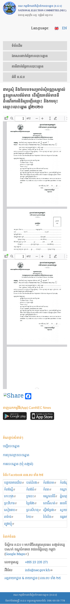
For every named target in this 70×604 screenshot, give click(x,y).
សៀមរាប (9, 510)
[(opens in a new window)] (13, 396)
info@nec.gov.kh (37, 570)
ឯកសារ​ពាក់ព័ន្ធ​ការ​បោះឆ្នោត (30, 56)
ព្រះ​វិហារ (9, 503)
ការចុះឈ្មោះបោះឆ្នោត (16, 455)
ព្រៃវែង (30, 503)
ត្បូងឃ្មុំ (8, 524)
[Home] (9, 8)
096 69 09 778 (56, 601)
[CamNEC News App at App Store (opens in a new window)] (42, 417)
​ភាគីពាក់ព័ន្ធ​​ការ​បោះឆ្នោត (27, 66)
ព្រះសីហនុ (32, 510)
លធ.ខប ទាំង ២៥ (50, 578)
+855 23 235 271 (36, 562)
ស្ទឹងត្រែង (48, 510)
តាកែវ (7, 517)
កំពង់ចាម (48, 482)
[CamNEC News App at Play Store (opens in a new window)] (15, 417)
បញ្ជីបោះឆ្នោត (11, 446)
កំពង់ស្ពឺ (8, 489)
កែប (28, 517)
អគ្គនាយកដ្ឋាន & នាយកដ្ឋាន (21, 578)
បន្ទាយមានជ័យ (13, 482)
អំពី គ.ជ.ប (18, 77)
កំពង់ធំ (30, 489)
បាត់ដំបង (31, 482)
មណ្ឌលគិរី (49, 496)
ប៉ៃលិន (47, 517)
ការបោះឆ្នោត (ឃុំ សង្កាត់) (18, 464)
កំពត (46, 489)
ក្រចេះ (30, 496)
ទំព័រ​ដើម (17, 46)
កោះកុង (8, 496)
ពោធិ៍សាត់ (49, 503)
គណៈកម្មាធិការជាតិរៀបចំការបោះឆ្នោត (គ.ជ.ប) (35, 595)
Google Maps (15, 554)
